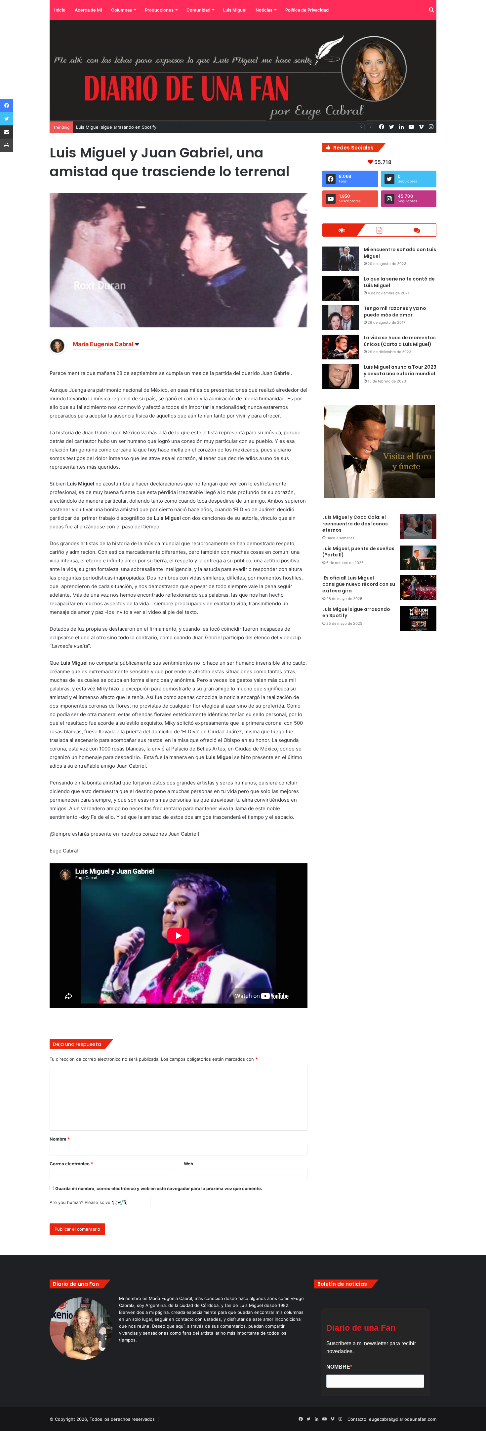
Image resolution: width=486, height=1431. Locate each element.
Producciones (159, 10)
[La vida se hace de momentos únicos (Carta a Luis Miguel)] (340, 347)
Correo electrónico (71, 1163)
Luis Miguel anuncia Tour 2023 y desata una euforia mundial (400, 370)
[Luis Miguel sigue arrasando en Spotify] (418, 618)
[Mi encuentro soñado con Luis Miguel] (340, 259)
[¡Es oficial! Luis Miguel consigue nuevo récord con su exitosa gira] (418, 587)
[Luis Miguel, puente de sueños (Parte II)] (418, 558)
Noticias (264, 10)
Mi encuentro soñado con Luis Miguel (400, 252)
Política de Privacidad (307, 10)
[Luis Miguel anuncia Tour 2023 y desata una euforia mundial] (340, 376)
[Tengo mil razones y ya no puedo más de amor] (340, 317)
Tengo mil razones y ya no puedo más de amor (395, 311)
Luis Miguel (234, 10)
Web (188, 1163)
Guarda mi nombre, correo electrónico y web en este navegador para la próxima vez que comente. (158, 1188)
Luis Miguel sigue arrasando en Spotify (356, 612)
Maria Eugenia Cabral (103, 344)
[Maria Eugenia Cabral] (58, 352)
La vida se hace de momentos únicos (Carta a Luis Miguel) (400, 341)
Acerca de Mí (88, 10)
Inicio (59, 10)
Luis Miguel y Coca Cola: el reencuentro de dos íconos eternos (355, 523)
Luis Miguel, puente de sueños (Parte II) (358, 551)
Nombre (60, 1139)
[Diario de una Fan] (243, 70)
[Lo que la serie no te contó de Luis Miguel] (340, 288)
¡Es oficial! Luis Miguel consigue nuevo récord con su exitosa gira (358, 584)
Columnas (121, 10)
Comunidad (198, 10)
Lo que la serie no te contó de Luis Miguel (399, 282)
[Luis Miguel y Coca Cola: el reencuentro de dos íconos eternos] (418, 526)
